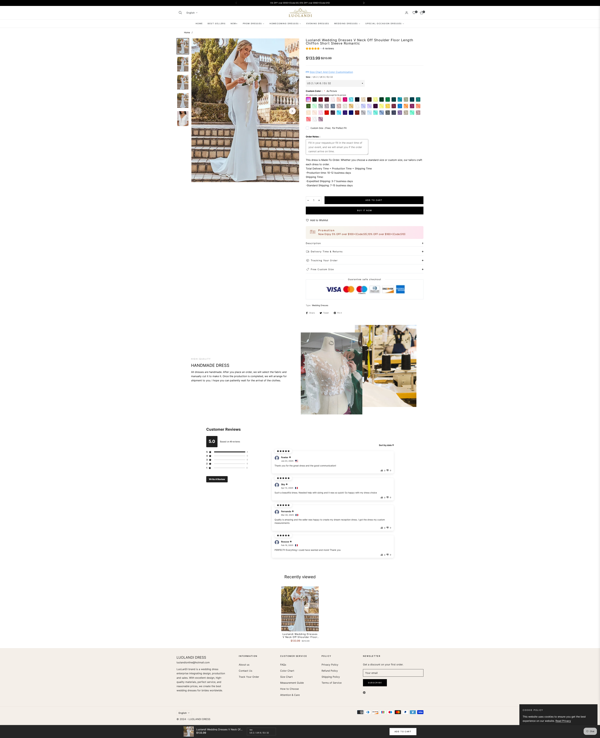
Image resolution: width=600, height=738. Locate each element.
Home (187, 32)
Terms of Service (332, 682)
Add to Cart (403, 731)
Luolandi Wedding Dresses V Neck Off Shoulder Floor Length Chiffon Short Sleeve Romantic (300, 636)
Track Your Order (249, 676)
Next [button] (292, 111)
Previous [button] (198, 111)
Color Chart (287, 670)
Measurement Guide (292, 682)
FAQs (283, 664)
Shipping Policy (331, 676)
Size (251, 730)
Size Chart (286, 676)
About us (244, 664)
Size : (319, 77)
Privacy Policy (330, 664)
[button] (180, 12)
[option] (245, 110)
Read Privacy (563, 720)
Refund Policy (330, 670)
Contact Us (245, 670)
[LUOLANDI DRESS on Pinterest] (364, 692)
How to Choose (289, 688)
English (191, 12)
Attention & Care (290, 694)
